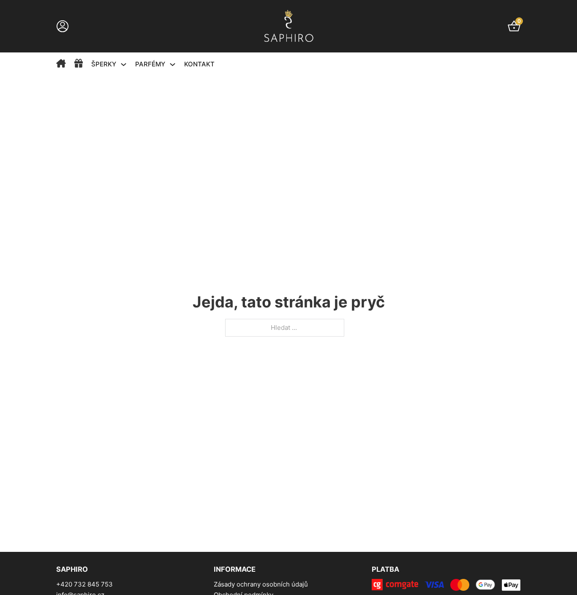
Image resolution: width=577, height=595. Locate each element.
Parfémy (150, 64)
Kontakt (199, 64)
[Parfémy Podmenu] (172, 64)
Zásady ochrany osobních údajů (261, 584)
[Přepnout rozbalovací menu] (62, 26)
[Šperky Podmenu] (123, 64)
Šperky (103, 64)
